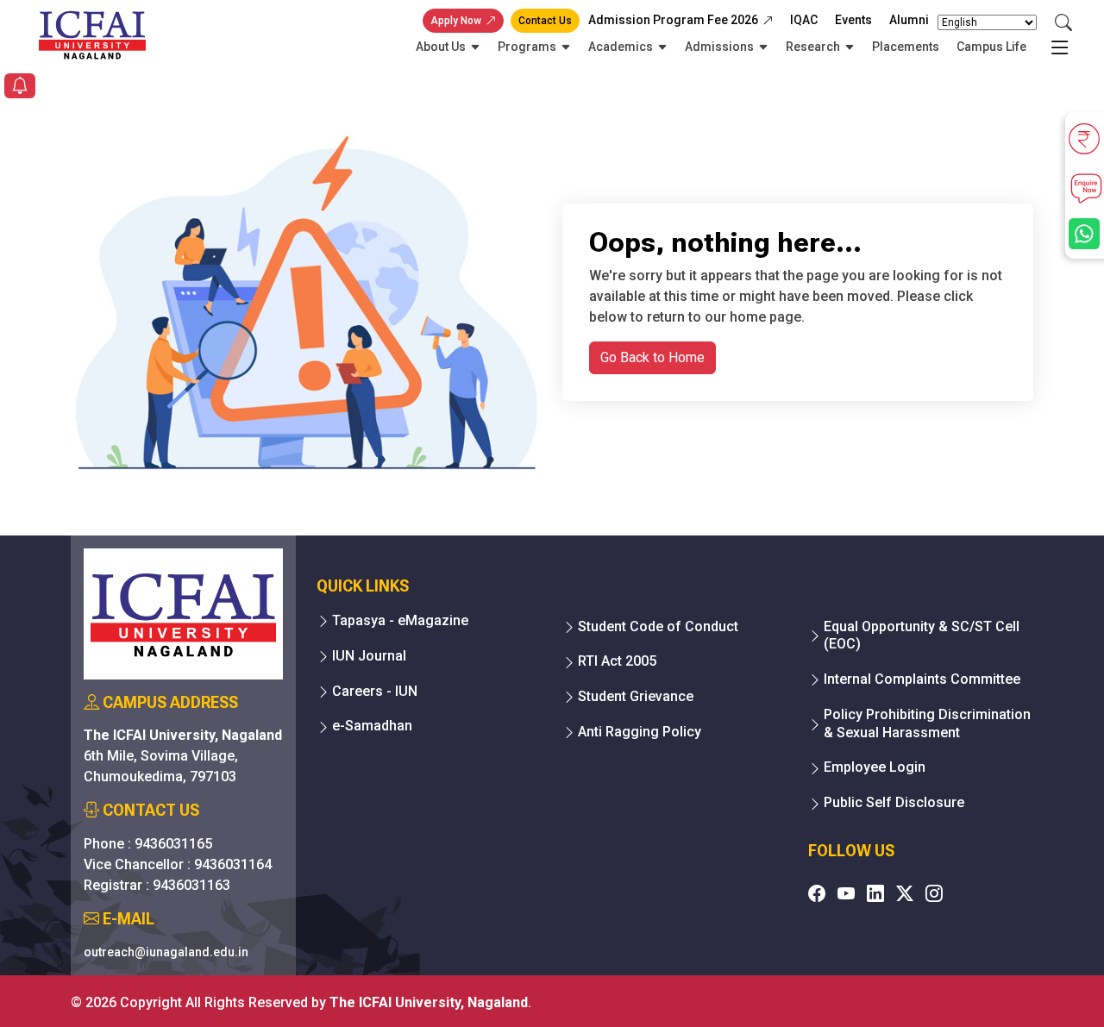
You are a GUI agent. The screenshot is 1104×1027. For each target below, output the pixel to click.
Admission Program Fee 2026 (673, 20)
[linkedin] (875, 893)
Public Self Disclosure (894, 802)
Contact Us (545, 21)
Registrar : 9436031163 (157, 885)
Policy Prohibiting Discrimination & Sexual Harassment (927, 723)
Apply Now (455, 21)
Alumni (909, 20)
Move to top (545, 979)
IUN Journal (369, 656)
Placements (905, 46)
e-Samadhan (372, 725)
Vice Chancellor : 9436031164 (178, 864)
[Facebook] (816, 893)
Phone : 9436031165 (148, 844)
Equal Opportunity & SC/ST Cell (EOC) (921, 635)
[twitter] (904, 893)
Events (853, 20)
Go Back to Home (652, 357)
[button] (19, 87)
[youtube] (846, 893)
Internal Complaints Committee (922, 679)
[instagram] (934, 893)
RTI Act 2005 (617, 661)
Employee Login (874, 767)
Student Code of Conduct (658, 626)
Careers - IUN (374, 691)
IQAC (804, 20)
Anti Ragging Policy (639, 731)
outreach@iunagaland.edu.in (166, 952)
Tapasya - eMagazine (400, 620)
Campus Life (991, 46)
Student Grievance (635, 696)
